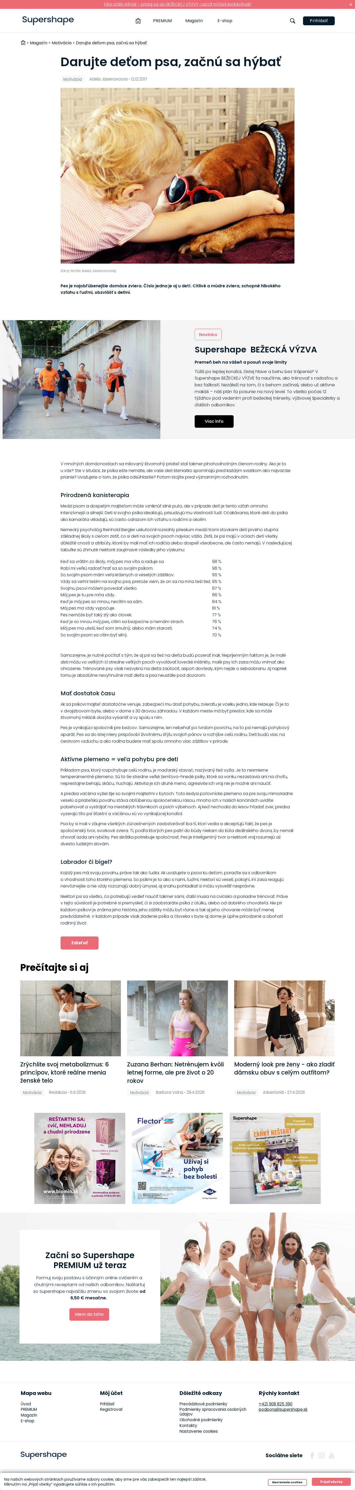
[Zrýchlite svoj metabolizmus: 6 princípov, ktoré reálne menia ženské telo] (70, 1018)
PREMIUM (162, 21)
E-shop (225, 21)
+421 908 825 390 (275, 1404)
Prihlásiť (319, 21)
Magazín (194, 21)
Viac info (214, 421)
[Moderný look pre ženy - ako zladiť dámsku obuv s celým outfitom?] (284, 1018)
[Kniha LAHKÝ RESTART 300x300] (275, 1158)
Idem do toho (89, 1314)
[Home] (138, 21)
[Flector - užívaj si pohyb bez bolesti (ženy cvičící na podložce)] (177, 1158)
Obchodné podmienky (201, 1420)
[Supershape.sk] (48, 20)
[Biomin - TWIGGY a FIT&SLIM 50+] (79, 1158)
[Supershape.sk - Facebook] (312, 1455)
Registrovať (111, 1409)
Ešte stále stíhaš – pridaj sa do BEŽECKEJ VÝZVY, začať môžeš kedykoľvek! (177, 4)
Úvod (26, 1404)
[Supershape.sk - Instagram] (321, 1455)
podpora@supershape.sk (283, 1409)
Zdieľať (79, 943)
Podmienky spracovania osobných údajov (213, 1412)
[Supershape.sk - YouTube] (331, 1455)
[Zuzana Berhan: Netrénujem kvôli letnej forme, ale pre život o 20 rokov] (177, 1018)
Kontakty (188, 1425)
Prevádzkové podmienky (203, 1404)
